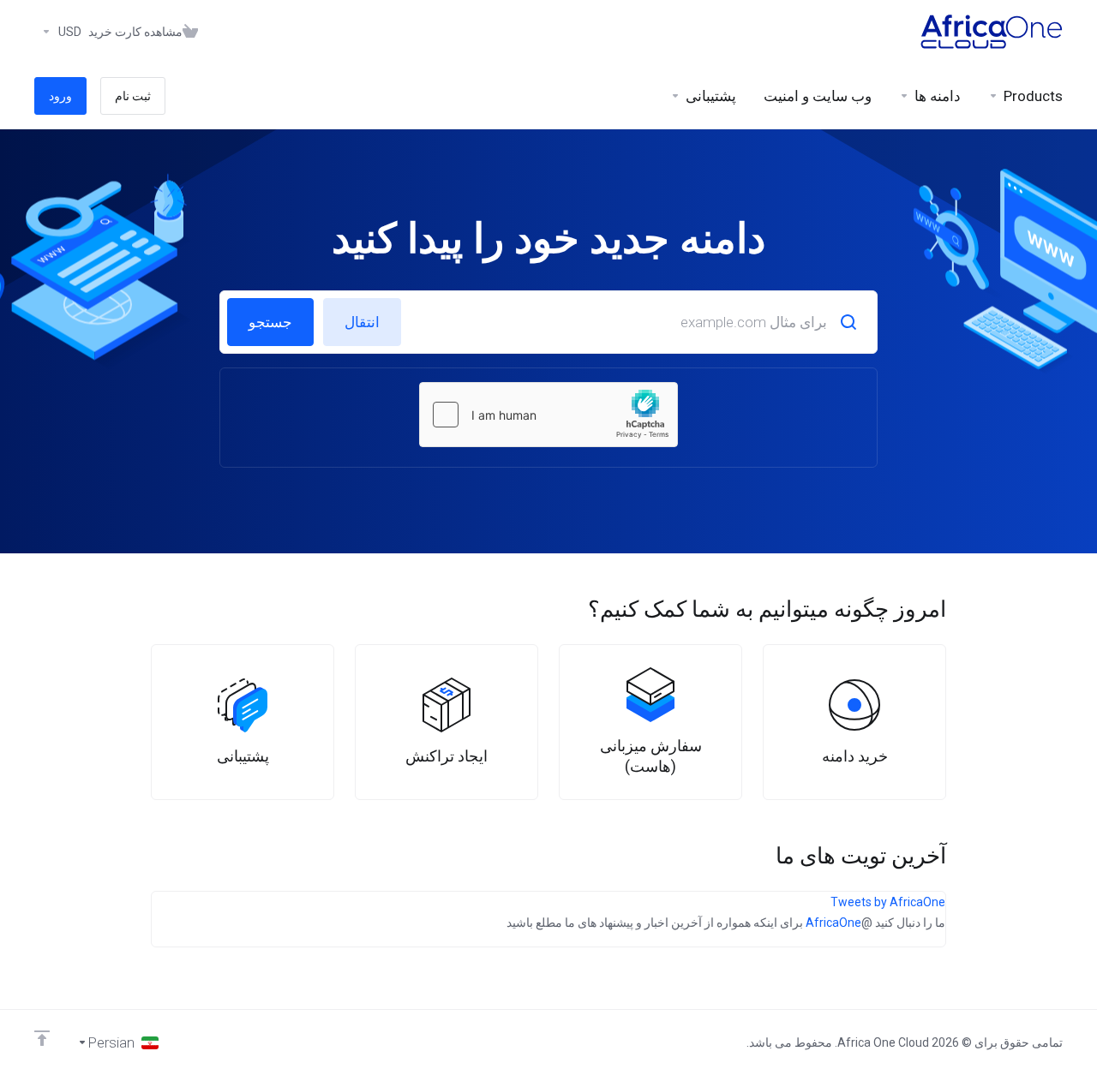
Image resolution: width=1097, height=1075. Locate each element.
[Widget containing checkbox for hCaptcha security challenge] (548, 414)
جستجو (270, 322)
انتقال (362, 322)
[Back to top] (42, 1038)
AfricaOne (833, 922)
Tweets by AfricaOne (887, 902)
